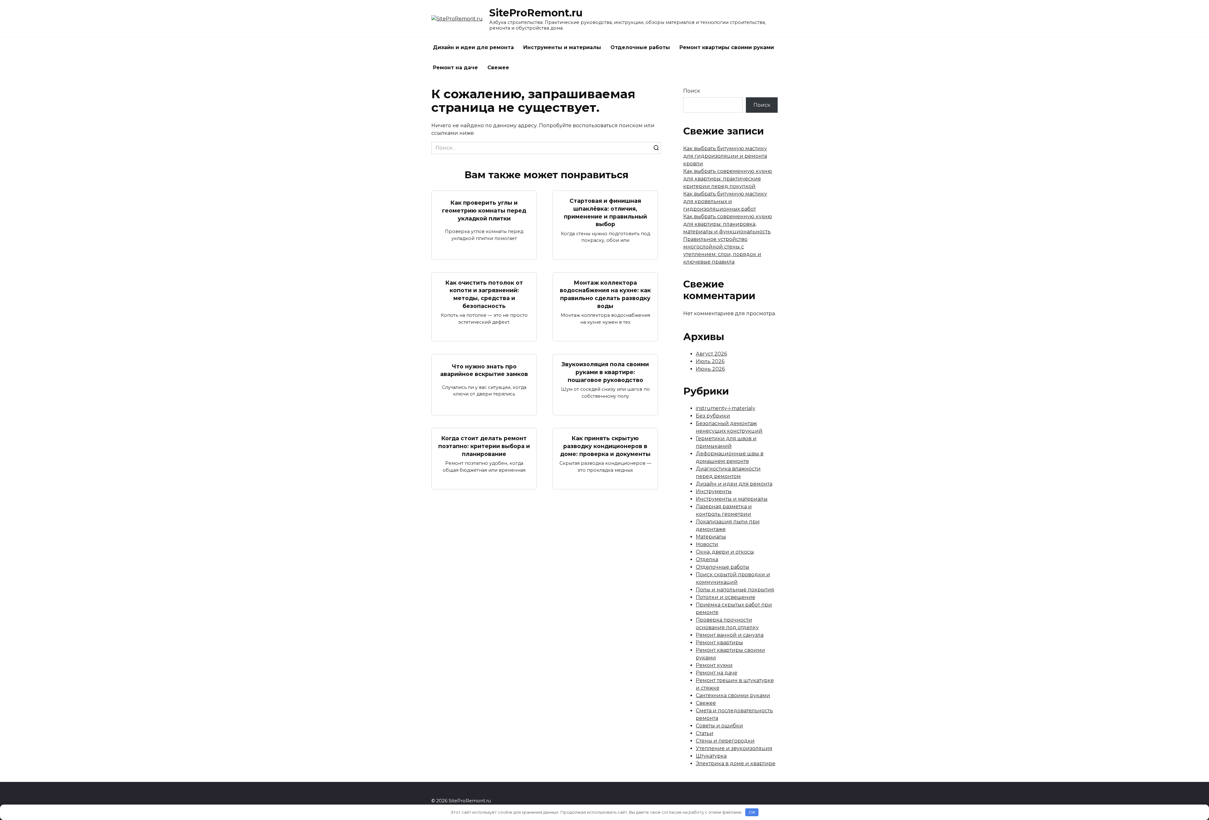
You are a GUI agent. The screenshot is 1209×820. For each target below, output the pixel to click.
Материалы (711, 537)
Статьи (704, 733)
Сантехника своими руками (733, 695)
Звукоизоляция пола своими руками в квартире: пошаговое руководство (605, 372)
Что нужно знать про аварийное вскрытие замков (484, 370)
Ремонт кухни (714, 665)
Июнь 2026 (710, 369)
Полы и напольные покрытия (735, 590)
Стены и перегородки (725, 741)
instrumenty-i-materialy (725, 408)
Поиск (691, 91)
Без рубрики (713, 416)
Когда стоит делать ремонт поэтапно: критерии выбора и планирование (484, 446)
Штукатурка (711, 756)
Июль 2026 (710, 361)
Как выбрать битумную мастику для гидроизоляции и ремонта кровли (725, 156)
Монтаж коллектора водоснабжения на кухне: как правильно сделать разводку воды (605, 294)
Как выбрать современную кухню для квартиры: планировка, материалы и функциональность (727, 224)
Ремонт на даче (455, 68)
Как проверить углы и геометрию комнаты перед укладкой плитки (484, 210)
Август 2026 (711, 354)
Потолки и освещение (725, 597)
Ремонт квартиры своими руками (726, 47)
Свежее (498, 68)
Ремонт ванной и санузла (729, 635)
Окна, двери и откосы (725, 552)
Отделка (707, 559)
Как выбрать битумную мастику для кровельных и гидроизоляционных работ (725, 201)
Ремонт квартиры (719, 643)
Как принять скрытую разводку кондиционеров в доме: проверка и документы (605, 446)
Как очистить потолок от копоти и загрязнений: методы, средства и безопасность (484, 294)
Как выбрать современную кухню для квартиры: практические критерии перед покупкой (727, 178)
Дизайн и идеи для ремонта (473, 47)
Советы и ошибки (719, 726)
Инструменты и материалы (562, 47)
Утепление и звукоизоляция (734, 748)
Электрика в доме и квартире (735, 763)
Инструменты (714, 491)
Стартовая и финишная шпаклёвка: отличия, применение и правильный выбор (605, 212)
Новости (707, 544)
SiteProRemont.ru (535, 13)
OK (752, 812)
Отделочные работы (640, 47)
